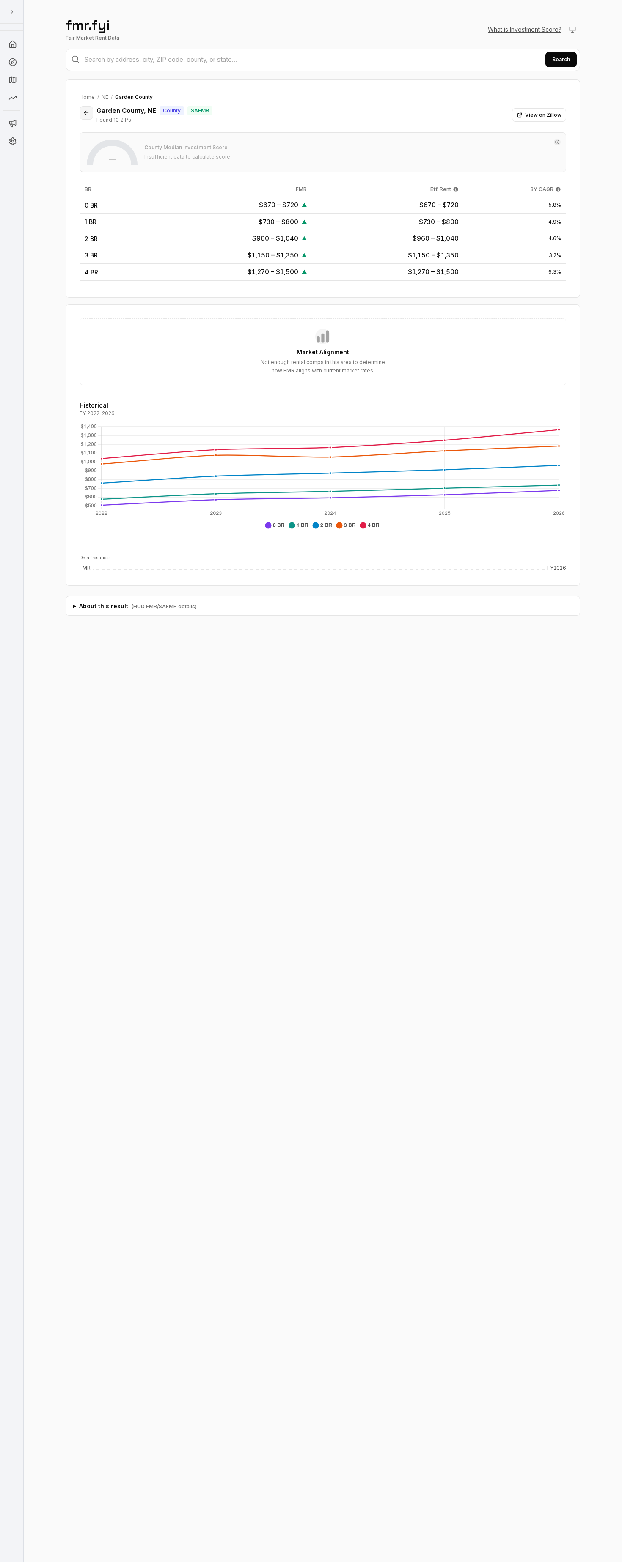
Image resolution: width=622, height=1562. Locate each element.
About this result (138, 606)
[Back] (86, 113)
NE (105, 97)
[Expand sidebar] (12, 12)
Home (87, 97)
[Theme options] (572, 29)
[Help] (11, 44)
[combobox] (323, 60)
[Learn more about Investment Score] (557, 142)
